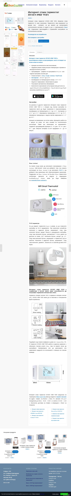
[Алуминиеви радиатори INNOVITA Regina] (70, 248)
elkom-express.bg (40, 397)
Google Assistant (50, 76)
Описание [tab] (32, 52)
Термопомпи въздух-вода (31, 471)
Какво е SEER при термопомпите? (34, 485)
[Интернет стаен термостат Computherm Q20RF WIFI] (1, 248)
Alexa (43, 76)
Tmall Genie (58, 76)
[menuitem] (21, 5)
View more (42, 494)
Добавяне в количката (43, 41)
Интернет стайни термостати (37, 45)
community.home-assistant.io (39, 180)
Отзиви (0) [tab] (39, 52)
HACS (61, 170)
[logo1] (15, 5)
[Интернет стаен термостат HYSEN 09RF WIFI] (14, 21)
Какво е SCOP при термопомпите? (34, 483)
